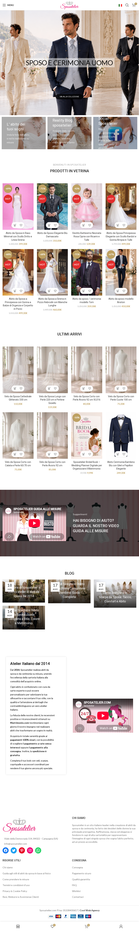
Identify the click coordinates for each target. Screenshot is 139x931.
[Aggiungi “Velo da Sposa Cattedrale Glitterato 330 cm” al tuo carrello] (15, 388)
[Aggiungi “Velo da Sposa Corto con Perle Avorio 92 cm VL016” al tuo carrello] (84, 388)
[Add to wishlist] (21, 225)
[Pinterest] (22, 850)
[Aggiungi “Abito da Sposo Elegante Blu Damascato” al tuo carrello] (49, 225)
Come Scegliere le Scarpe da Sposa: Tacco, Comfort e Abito (115, 597)
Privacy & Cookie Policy (15, 891)
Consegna (77, 867)
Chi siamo (8, 867)
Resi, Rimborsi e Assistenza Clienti (21, 896)
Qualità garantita (81, 879)
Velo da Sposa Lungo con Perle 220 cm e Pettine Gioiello (52, 399)
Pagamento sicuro (81, 873)
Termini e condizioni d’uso (16, 885)
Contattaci (78, 896)
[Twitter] (14, 850)
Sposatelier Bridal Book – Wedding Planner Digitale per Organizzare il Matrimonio (86, 465)
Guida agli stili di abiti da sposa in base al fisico (27, 873)
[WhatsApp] (38, 850)
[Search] (127, 5)
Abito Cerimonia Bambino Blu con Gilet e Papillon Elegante (121, 465)
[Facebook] (6, 850)
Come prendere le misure (16, 879)
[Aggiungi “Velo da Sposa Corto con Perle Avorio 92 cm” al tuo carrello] (49, 454)
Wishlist (76, 891)
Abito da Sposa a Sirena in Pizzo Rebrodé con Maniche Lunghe (52, 302)
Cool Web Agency (90, 910)
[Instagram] (30, 850)
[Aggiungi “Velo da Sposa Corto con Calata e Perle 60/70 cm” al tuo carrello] (15, 454)
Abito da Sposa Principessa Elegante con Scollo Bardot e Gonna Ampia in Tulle (121, 236)
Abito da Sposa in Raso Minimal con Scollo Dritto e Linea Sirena (18, 236)
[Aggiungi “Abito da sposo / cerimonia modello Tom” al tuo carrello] (84, 291)
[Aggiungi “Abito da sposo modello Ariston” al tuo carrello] (118, 291)
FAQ (74, 885)
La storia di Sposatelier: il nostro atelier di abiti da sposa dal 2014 (23, 592)
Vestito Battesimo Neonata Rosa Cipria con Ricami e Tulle (86, 236)
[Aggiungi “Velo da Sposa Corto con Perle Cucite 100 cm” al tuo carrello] (118, 388)
